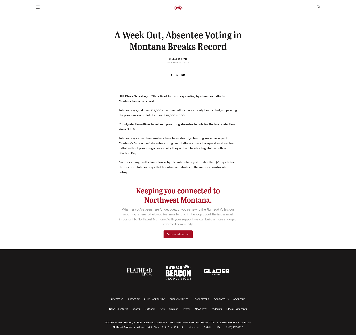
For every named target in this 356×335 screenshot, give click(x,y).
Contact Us (221, 299)
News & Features (118, 309)
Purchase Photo (154, 299)
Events (186, 309)
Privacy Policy (243, 322)
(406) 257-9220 (234, 327)
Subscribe (134, 299)
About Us (239, 299)
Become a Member (178, 234)
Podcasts (217, 309)
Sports (136, 309)
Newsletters (201, 299)
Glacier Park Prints (236, 309)
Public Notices (179, 299)
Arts (162, 309)
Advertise (117, 299)
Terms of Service (220, 322)
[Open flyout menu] (37, 7)
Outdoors (149, 309)
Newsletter (201, 309)
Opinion (173, 309)
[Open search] (318, 7)
